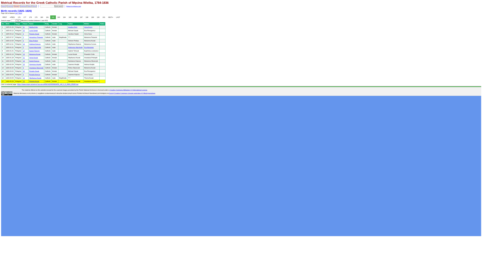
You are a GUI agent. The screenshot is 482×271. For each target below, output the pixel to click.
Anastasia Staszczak (36, 68)
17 (24, 51)
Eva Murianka (89, 47)
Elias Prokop (33, 41)
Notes (29, 6)
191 (104, 17)
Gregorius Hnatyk (35, 64)
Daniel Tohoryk (34, 51)
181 (47, 17)
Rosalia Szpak (34, 71)
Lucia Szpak (33, 30)
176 (19, 17)
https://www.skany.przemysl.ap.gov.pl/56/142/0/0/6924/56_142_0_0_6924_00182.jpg (47, 84)
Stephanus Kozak (35, 78)
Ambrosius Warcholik (75, 47)
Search (4, 6)
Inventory (10, 6)
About (34, 6)
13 (24, 54)
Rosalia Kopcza (34, 75)
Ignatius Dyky (72, 27)
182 (53, 17)
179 (36, 17)
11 (24, 27)
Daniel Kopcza (34, 61)
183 (58, 17)
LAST (118, 17)
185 (70, 17)
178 (30, 17)
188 (87, 17)
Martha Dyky (33, 27)
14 (24, 44)
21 (24, 58)
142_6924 (18, 13)
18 (24, 61)
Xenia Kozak (33, 58)
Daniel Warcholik (35, 47)
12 (24, 81)
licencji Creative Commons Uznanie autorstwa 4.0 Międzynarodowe (132, 93)
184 (64, 17)
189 (92, 17)
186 (75, 17)
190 (98, 17)
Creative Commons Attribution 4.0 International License (128, 90)
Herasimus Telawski (36, 37)
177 (24, 17)
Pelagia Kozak (34, 81)
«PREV (12, 17)
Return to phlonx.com (73, 6)
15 (24, 64)
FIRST (5, 17)
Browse (16, 6)
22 (24, 30)
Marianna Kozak (34, 54)
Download (23, 6)
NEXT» (110, 17)
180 (41, 17)
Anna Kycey (88, 27)
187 (81, 17)
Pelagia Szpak (34, 34)
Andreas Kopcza (35, 44)
